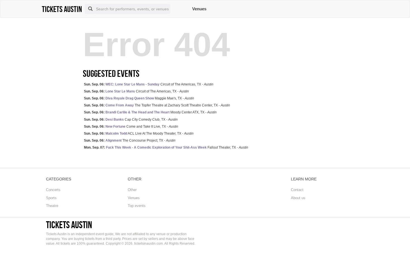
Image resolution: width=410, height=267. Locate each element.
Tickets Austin (69, 225)
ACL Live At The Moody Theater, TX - (139, 133)
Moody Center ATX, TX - (150, 112)
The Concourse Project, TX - (129, 140)
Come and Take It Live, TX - (131, 126)
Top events (137, 206)
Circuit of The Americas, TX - (148, 84)
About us (298, 198)
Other (132, 190)
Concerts (53, 190)
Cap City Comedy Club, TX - (131, 119)
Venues (199, 8)
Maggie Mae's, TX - (139, 98)
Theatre (52, 206)
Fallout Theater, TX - (166, 147)
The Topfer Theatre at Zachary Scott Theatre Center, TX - (157, 105)
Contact (297, 190)
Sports (51, 198)
